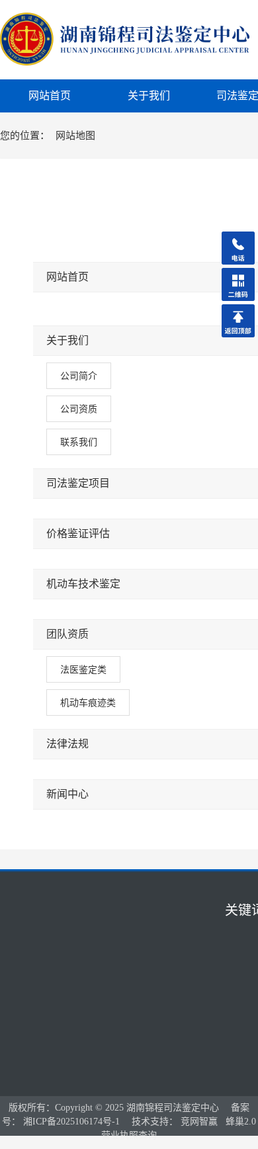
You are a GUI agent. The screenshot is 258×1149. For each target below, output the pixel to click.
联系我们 (78, 442)
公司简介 (78, 375)
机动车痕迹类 (88, 702)
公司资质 (78, 409)
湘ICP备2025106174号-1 (71, 1122)
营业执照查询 (129, 1135)
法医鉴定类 (83, 669)
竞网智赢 (199, 1122)
